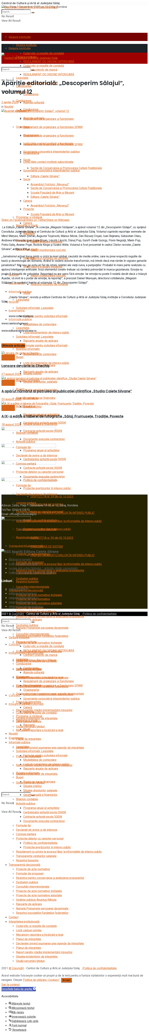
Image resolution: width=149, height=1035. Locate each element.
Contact (14, 644)
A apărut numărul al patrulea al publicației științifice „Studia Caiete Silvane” (66, 391)
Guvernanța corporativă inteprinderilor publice (51, 152)
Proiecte (28, 209)
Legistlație (22, 300)
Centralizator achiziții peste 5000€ (44, 812)
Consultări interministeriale (32, 587)
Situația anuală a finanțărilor (40, 424)
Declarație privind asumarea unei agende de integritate (50, 748)
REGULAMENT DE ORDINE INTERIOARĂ (48, 74)
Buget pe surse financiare (39, 398)
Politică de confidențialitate (40, 520)
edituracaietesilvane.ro (23, 593)
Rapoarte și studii (27, 720)
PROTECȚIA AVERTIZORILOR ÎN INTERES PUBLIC (62, 555)
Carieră (27, 223)
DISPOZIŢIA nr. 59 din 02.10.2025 (52, 538)
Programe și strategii (29, 217)
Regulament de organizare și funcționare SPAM (52, 127)
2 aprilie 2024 (10, 102)
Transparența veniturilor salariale (36, 856)
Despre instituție (20, 37)
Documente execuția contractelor (44, 821)
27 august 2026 (11, 374)
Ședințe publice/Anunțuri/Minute (36, 660)
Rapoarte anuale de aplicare (40, 341)
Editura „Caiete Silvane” (45, 176)
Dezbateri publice (27, 625)
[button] (18, 989)
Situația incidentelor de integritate (37, 956)
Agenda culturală (33, 102)
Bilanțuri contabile (27, 799)
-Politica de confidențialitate (99, 614)
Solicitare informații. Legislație (34, 308)
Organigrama (31, 153)
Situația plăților (32, 407)
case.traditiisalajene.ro (23, 602)
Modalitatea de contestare (40, 324)
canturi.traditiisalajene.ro (24, 598)
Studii (26, 293)
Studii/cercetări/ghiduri (30, 961)
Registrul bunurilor (27, 581)
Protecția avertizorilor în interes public (47, 529)
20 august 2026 (11, 399)
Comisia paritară (26, 834)
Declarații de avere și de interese (36, 830)
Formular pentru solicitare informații (45, 316)
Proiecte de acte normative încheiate (39, 643)
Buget (19, 777)
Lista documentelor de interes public (46, 332)
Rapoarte (29, 725)
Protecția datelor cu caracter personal (39, 511)
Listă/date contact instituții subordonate (48, 162)
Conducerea (23, 101)
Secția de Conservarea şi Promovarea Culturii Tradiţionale (66, 188)
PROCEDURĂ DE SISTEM (47, 546)
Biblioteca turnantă (20, 559)
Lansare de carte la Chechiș (25, 365)
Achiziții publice (25, 803)
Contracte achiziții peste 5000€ (42, 817)
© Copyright (16, 614)
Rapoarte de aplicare (29, 904)
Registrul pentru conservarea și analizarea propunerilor (50, 616)
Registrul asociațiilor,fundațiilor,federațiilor (42, 913)
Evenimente (17, 310)
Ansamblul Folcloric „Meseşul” (50, 205)
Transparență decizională (26, 546)
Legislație (22, 78)
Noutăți (14, 302)
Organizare (23, 127)
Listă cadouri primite (28, 930)
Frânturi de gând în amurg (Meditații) (31, 573)
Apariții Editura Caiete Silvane (35, 551)
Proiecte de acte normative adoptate (39, 895)
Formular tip (23, 825)
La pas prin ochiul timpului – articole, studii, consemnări (43, 568)
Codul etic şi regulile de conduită (43, 66)
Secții (26, 179)
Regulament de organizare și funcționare (48, 119)
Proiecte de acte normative (33, 869)
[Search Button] (32, 12)
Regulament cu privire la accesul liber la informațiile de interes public (59, 521)
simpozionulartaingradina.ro (26, 606)
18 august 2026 (11, 424)
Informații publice (20, 319)
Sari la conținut (10, 985)
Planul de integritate (28, 739)
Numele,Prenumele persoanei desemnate (42, 628)
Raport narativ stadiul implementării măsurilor (44, 952)
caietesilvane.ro (18, 589)
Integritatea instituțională (24, 922)
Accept (66, 980)
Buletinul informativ (28, 773)
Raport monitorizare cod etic (48, 250)
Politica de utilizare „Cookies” (41, 980)
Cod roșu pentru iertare (23, 564)
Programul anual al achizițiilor (41, 808)
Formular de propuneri (30, 873)
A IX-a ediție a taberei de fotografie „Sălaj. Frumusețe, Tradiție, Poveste (62, 416)
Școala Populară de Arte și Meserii (52, 214)
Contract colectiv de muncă (40, 655)
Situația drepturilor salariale (40, 382)
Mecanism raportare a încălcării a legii (39, 730)
